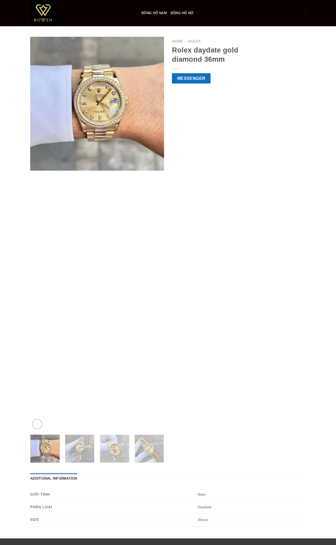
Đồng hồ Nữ (182, 13)
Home (177, 41)
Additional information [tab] (53, 478)
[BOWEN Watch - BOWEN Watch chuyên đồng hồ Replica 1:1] (82, 13)
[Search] (300, 13)
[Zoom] (37, 424)
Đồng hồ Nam (154, 13)
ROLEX (194, 41)
